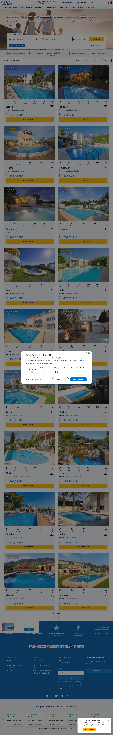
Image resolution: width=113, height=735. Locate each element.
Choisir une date (89, 729)
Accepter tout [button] (78, 379)
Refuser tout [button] (60, 379)
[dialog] (56, 367)
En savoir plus (81, 360)
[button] (56, 363)
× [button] (89, 353)
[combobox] (86, 353)
